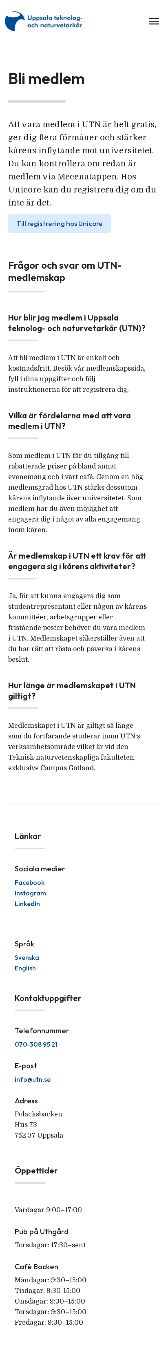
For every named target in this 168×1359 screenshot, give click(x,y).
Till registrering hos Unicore (59, 223)
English (25, 968)
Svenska (27, 957)
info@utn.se (33, 1079)
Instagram (30, 893)
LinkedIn (27, 903)
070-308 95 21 (36, 1044)
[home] (45, 21)
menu (154, 21)
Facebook (29, 882)
